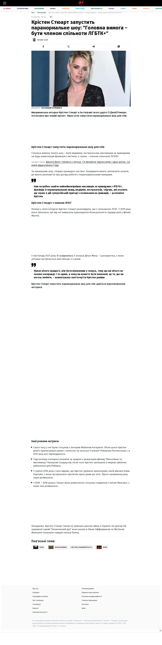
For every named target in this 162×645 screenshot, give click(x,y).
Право (111, 9)
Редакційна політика (40, 596)
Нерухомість (96, 9)
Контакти (85, 604)
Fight (134, 9)
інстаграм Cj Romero (52, 108)
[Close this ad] (160, 630)
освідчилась (66, 255)
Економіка (39, 9)
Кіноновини (41, 12)
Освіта (146, 9)
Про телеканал (38, 600)
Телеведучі (36, 604)
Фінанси (65, 9)
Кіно (33, 12)
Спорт (123, 9)
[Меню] (4, 3)
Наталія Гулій (42, 40)
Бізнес (53, 9)
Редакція (35, 592)
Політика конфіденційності (92, 596)
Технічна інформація (89, 600)
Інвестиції (80, 9)
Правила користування (90, 592)
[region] (81, 639)
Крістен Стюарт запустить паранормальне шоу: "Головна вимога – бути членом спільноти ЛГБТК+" (85, 12)
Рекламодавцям (88, 588)
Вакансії (35, 608)
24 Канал (7, 9)
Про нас (35, 588)
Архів (83, 608)
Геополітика (22, 9)
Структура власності (39, 612)
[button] (43, 46)
